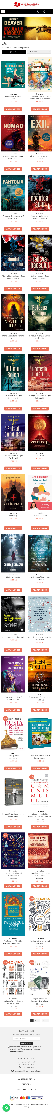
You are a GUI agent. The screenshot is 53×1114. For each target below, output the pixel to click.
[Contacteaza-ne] (38, 11)
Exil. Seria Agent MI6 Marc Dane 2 (40, 157)
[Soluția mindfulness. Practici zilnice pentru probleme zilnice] (40, 74)
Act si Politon (39, 513)
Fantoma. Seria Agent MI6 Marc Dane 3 (13, 217)
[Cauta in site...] (50, 11)
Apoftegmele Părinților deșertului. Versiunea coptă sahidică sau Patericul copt (13, 942)
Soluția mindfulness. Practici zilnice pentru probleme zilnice (40, 97)
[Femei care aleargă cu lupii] (13, 614)
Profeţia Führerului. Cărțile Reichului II (40, 397)
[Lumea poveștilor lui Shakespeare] (13, 850)
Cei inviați (13, 515)
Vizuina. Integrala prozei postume (40, 942)
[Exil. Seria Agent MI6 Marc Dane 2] (40, 133)
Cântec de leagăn (13, 577)
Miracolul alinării (40, 515)
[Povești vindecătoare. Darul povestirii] (40, 553)
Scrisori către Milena (39, 1001)
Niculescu (13, 94)
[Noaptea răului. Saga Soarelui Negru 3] (40, 193)
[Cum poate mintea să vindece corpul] (13, 674)
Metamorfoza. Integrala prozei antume (13, 1002)
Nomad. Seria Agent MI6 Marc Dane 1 (13, 157)
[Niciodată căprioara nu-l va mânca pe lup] (13, 791)
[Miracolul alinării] (40, 492)
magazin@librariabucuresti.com (28, 1071)
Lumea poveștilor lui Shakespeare (13, 874)
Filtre (15, 52)
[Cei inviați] (13, 492)
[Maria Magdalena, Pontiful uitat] (13, 312)
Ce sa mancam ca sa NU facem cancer (40, 757)
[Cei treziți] (40, 432)
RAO (39, 695)
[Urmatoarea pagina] (47, 1020)
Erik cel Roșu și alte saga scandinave (40, 874)
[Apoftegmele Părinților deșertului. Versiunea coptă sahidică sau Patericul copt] (13, 914)
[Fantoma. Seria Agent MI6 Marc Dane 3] (13, 193)
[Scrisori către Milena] (40, 977)
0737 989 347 (28, 1067)
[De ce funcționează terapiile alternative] (40, 614)
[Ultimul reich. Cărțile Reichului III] (13, 372)
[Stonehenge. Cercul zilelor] (40, 674)
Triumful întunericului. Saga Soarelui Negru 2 (13, 277)
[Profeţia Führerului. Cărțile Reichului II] (40, 372)
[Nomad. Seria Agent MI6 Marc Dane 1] (13, 133)
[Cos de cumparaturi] (44, 11)
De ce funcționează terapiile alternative (39, 638)
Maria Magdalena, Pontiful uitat (13, 337)
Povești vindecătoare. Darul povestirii (39, 578)
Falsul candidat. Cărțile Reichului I (13, 456)
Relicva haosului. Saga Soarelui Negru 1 (40, 277)
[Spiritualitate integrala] (26, 28)
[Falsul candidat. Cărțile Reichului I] (13, 432)
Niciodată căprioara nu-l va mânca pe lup (13, 815)
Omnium (13, 753)
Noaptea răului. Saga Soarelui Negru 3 (39, 217)
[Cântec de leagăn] (13, 553)
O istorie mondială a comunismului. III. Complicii (39, 815)
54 (44, 1020)
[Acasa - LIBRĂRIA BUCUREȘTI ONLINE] (26, 4)
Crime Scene (13, 575)
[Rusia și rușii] (13, 733)
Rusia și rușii (13, 756)
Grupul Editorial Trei (40, 999)
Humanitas (40, 812)
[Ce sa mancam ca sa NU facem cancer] (40, 733)
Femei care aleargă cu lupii (13, 637)
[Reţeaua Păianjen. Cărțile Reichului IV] (40, 312)
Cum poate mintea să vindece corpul (13, 698)
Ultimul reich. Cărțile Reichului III (13, 397)
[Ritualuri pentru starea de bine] (13, 74)
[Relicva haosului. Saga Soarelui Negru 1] (40, 253)
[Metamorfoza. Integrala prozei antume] (13, 978)
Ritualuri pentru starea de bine (13, 97)
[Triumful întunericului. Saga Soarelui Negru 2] (13, 253)
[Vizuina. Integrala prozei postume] (40, 914)
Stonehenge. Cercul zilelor (40, 697)
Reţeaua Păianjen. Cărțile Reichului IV (39, 337)
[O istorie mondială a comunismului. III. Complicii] (40, 791)
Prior (40, 753)
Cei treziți (40, 455)
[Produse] (3, 12)
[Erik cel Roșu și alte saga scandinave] (40, 850)
